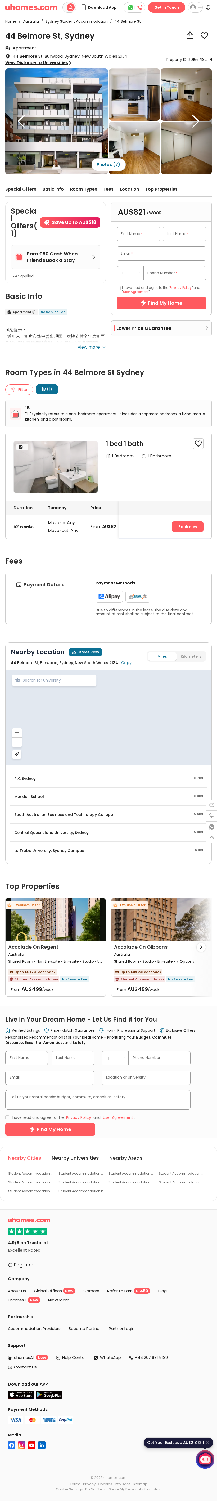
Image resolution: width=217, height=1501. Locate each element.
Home (10, 21)
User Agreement (135, 292)
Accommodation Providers (34, 1328)
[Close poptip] (207, 1443)
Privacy (89, 1483)
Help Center (74, 1357)
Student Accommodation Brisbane (182, 1182)
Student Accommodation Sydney (31, 1173)
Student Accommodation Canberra (182, 1173)
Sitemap (140, 1483)
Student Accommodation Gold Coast (31, 1182)
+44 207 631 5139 (151, 1357)
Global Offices (53, 1290)
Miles (162, 656)
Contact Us (25, 1367)
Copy (126, 662)
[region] (108, 717)
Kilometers (191, 656)
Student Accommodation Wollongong (81, 1173)
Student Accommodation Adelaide (31, 1191)
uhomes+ (23, 1300)
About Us (17, 1290)
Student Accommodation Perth (81, 1191)
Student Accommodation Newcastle (131, 1173)
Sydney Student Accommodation (75, 21)
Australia (29, 21)
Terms (75, 1483)
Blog (162, 1290)
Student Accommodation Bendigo (81, 1182)
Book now (187, 526)
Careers (91, 1290)
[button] (98, 7)
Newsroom (58, 1300)
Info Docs (122, 1483)
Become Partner (85, 1328)
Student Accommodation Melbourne (131, 1182)
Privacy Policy (181, 287)
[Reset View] (16, 754)
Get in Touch (166, 7)
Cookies (105, 1483)
